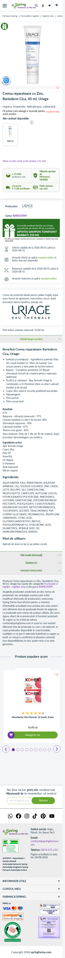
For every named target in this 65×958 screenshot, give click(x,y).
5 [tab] (31, 749)
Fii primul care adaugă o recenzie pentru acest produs (24, 112)
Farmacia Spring (10, 16)
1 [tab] (13, 749)
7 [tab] (40, 749)
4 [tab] (26, 749)
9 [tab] (49, 749)
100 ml (10, 141)
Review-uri (31, 562)
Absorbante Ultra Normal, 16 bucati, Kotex (33, 717)
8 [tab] (44, 749)
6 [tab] (35, 749)
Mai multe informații (31, 555)
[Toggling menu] (5, 5)
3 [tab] (22, 749)
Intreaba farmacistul (31, 570)
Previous (4, 748)
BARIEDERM (20, 215)
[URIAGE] (27, 206)
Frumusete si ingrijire (29, 16)
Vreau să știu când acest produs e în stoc (24, 160)
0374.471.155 (49, 849)
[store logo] (16, 5)
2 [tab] (17, 749)
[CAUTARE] (37, 5)
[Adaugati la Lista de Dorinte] (57, 675)
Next (54, 748)
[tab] (31, 339)
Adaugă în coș (32, 734)
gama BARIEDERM (42, 586)
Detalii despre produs (31, 339)
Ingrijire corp (48, 16)
